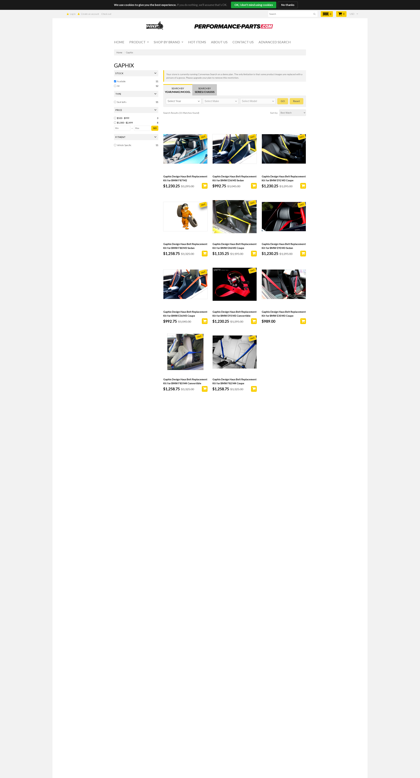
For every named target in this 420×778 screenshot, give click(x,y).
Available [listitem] (121, 81)
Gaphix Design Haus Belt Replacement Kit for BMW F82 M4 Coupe (234, 381)
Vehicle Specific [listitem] (124, 145)
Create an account (90, 13)
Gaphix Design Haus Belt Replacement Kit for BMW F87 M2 (185, 178)
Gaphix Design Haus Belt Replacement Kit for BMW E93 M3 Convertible (234, 313)
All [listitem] (118, 85)
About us (219, 42)
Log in (73, 13)
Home (119, 42)
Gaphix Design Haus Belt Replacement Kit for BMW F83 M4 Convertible (185, 381)
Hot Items (197, 42)
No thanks (287, 5)
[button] (327, 14)
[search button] (314, 14)
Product (137, 42)
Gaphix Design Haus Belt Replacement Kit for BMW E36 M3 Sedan (234, 178)
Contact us (243, 42)
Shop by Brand (167, 42)
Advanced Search (275, 42)
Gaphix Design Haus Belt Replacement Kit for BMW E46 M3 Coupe (234, 245)
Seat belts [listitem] (121, 102)
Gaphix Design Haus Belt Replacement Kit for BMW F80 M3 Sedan (185, 245)
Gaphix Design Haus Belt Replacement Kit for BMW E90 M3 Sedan (284, 245)
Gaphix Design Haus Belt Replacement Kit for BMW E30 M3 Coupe (284, 313)
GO (155, 128)
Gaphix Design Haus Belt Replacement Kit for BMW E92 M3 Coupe (284, 178)
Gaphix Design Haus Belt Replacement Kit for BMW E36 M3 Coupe (185, 313)
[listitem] (136, 118)
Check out (106, 13)
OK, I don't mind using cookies (253, 5)
